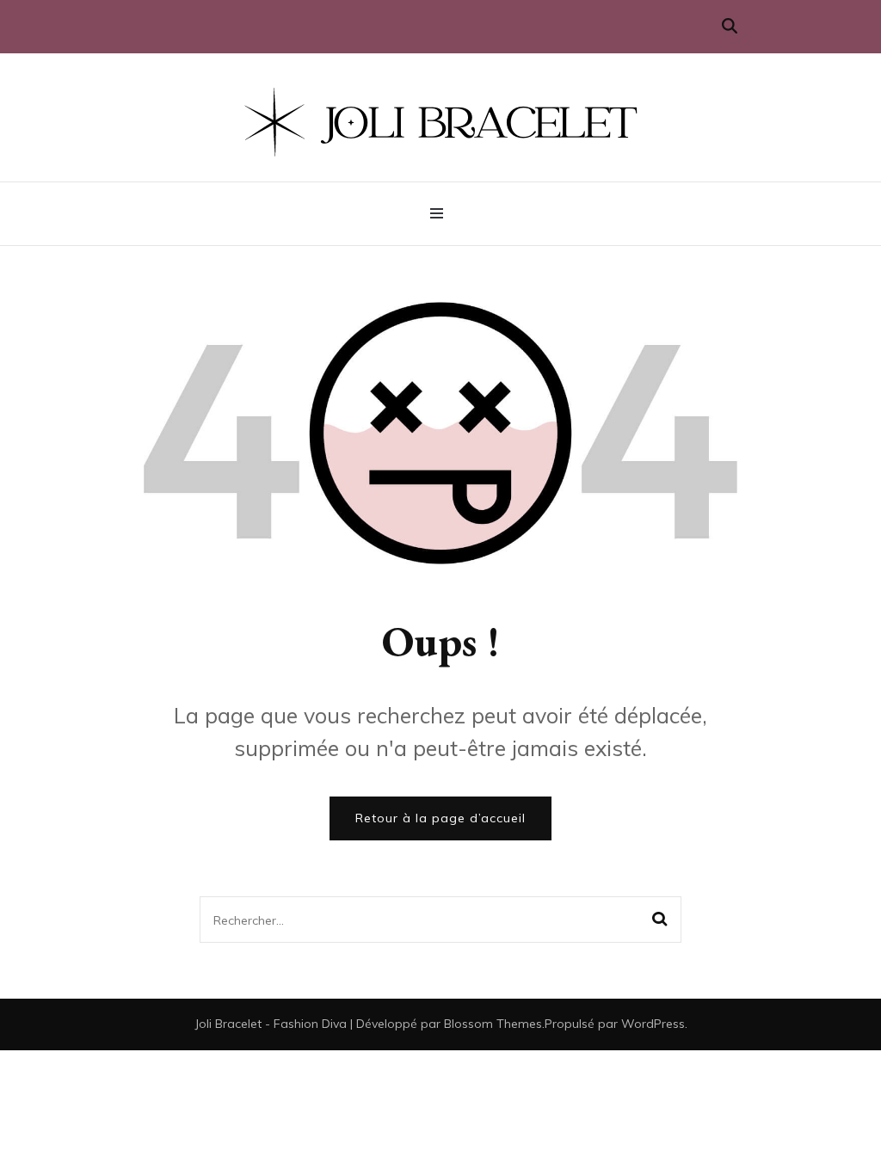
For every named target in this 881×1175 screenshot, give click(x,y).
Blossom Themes (493, 1023)
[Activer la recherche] (729, 26)
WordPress (653, 1023)
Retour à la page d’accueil (440, 818)
